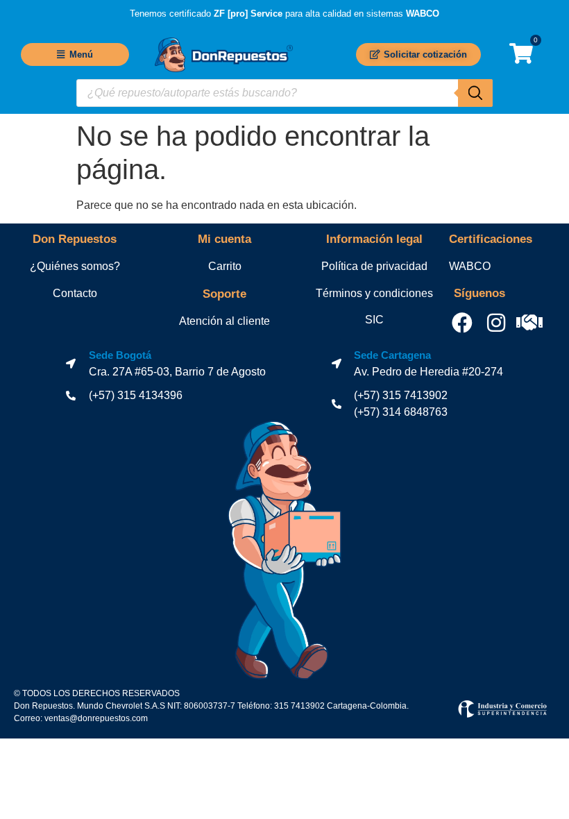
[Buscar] (475, 93)
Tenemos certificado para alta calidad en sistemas (284, 13)
